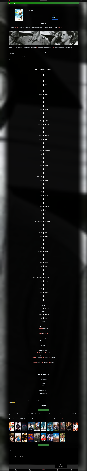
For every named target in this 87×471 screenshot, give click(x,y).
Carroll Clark (40, 333)
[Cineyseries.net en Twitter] (80, 0)
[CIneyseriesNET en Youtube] (77, 0)
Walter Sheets (42, 357)
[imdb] (13, 402)
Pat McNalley (45, 352)
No (59, 466)
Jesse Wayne (47, 338)
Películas (43, 445)
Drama (17, 27)
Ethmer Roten (50, 357)
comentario (53, 47)
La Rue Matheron (39, 352)
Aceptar (62, 466)
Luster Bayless (49, 362)
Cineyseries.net (27, 413)
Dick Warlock (37, 338)
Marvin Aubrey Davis (45, 333)
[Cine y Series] (12, 1)
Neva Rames (41, 362)
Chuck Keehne (35, 362)
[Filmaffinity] (11, 402)
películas (37, 47)
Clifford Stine (41, 323)
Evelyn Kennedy (34, 357)
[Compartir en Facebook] (53, 17)
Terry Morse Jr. (41, 328)
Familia (15, 27)
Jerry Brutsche (30, 338)
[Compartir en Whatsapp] (54, 17)
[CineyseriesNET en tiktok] (81, 0)
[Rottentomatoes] (10, 402)
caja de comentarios (64, 418)
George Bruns (60, 27)
